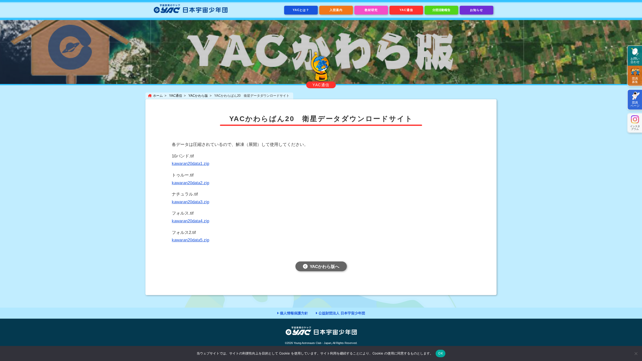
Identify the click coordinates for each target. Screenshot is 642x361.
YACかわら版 (198, 96)
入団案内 (336, 10)
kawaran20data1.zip (190, 163)
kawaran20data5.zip (190, 240)
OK (440, 353)
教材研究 (371, 10)
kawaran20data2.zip (190, 182)
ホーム (158, 96)
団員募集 (635, 80)
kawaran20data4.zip (190, 221)
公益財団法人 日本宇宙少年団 (341, 313)
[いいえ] (635, 353)
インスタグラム (635, 127)
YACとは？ (301, 10)
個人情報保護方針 (294, 313)
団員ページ (634, 104)
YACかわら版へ (324, 266)
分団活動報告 (441, 10)
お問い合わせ (634, 60)
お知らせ (476, 10)
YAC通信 (406, 10)
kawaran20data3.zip (190, 202)
